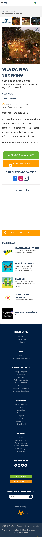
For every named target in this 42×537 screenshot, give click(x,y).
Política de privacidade (29, 530)
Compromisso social (21, 358)
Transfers (21, 374)
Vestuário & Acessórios (13, 107)
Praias (21, 336)
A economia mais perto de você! (25, 301)
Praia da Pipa (21, 339)
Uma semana (21, 443)
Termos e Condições (10, 530)
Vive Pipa (12, 526)
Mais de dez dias (21, 446)
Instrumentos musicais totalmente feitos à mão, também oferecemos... (24, 268)
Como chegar (21, 383)
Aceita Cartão (10, 99)
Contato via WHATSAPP (22, 155)
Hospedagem (21, 371)
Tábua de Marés (21, 380)
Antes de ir (21, 385)
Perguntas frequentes (21, 388)
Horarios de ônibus (21, 391)
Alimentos (9, 105)
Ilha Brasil (20, 279)
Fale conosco (21, 477)
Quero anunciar (21, 481)
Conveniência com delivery (25, 315)
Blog (21, 355)
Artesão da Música (24, 263)
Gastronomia (21, 404)
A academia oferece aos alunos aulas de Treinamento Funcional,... (27, 252)
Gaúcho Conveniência (26, 312)
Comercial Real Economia (22, 295)
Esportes (21, 413)
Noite (21, 418)
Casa (18, 105)
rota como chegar (19, 232)
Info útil (21, 377)
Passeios (21, 410)
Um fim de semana (21, 440)
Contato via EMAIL (22, 163)
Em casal (21, 451)
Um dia (21, 437)
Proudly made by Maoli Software (26, 536)
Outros (26, 105)
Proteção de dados (21, 532)
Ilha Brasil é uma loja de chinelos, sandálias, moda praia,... (25, 283)
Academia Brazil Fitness (27, 248)
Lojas (11, 11)
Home (4, 11)
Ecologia (21, 342)
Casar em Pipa (21, 421)
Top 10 (21, 415)
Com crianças (21, 448)
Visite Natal (21, 424)
